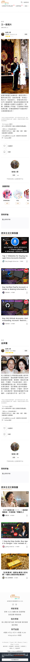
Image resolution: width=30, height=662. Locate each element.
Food (25, 642)
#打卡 (15, 632)
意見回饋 (11, 614)
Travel (12, 642)
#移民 (19, 635)
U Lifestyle (6, 642)
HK (16, 642)
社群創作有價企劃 (7, 6)
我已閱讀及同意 (15, 659)
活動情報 (10, 133)
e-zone (17, 644)
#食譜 (19, 632)
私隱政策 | (24, 646)
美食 (18, 131)
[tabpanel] (15, 10)
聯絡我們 (18, 648)
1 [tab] (11, 11)
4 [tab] (18, 11)
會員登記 (26, 2)
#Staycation (12, 635)
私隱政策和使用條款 (19, 655)
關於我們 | (6, 646)
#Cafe (24, 632)
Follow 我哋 (7, 138)
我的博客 (15, 625)
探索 (5, 612)
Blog (13, 644)
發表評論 (6, 219)
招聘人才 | (13, 648)
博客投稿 (18, 614)
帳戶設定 (11, 622)
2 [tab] (14, 11)
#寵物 (5, 632)
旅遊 (14, 131)
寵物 (25, 131)
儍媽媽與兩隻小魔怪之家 (7, 200)
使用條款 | (18, 646)
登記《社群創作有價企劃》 (20, 126)
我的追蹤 (25, 622)
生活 (2, 21)
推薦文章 (15, 612)
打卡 (10, 131)
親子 (21, 131)
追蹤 (26, 34)
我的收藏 (18, 622)
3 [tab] (16, 11)
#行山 (10, 632)
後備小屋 (8, 32)
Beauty (20, 642)
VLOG (10, 612)
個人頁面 (5, 622)
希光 (18, 200)
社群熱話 (18, 6)
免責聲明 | (12, 646)
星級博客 (22, 612)
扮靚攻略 (4, 133)
